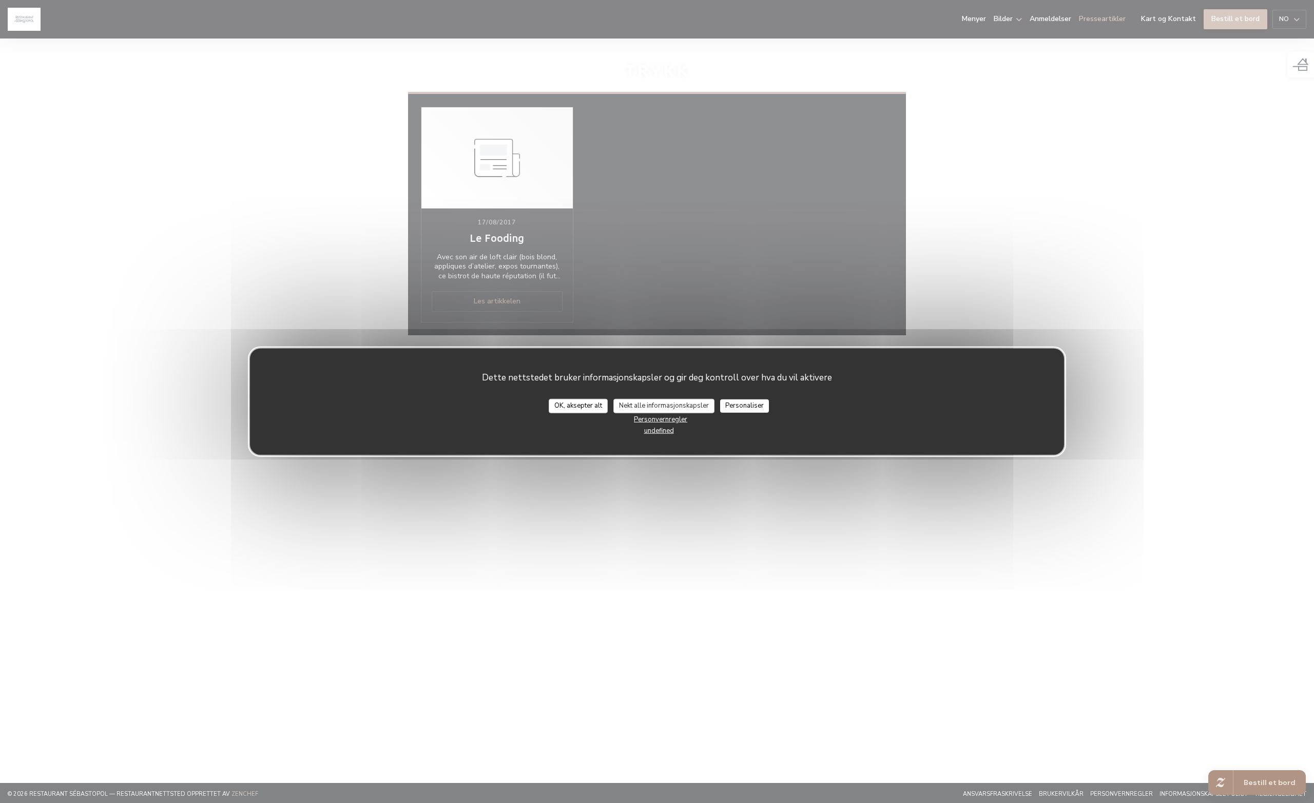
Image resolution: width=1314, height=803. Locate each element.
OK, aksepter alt (578, 405)
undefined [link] (659, 430)
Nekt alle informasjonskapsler (664, 405)
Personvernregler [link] (660, 419)
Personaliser (744, 405)
